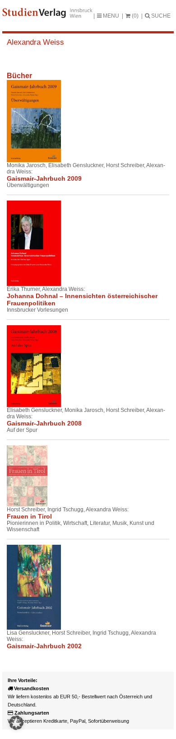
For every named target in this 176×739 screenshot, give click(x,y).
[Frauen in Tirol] (27, 475)
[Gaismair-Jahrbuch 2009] (27, 121)
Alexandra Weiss (35, 42)
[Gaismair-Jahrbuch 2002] (27, 587)
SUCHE (160, 16)
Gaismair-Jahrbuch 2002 (44, 646)
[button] (16, 722)
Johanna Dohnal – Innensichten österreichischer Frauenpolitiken (82, 299)
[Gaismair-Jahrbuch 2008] (27, 366)
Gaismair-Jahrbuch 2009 (44, 178)
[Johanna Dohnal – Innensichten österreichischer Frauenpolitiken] (27, 243)
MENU (110, 16)
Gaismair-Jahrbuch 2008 (44, 423)
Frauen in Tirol (29, 516)
